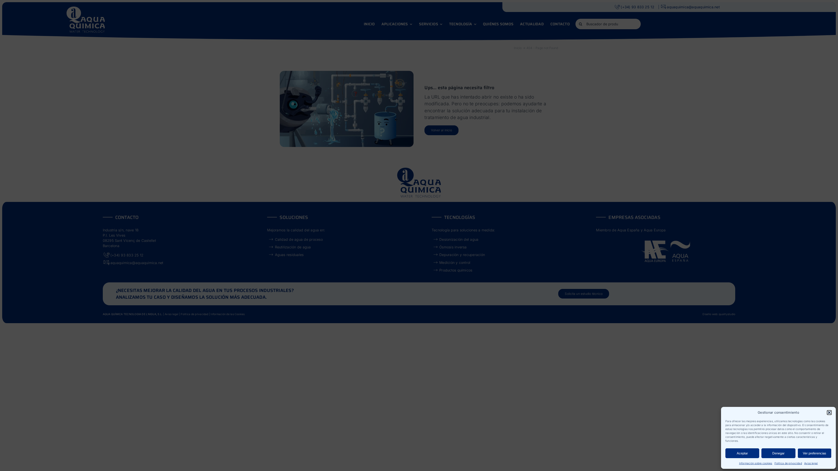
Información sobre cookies (755, 463)
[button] (829, 412)
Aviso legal (811, 463)
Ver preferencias (814, 453)
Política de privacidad (788, 463)
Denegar (778, 453)
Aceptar (742, 453)
